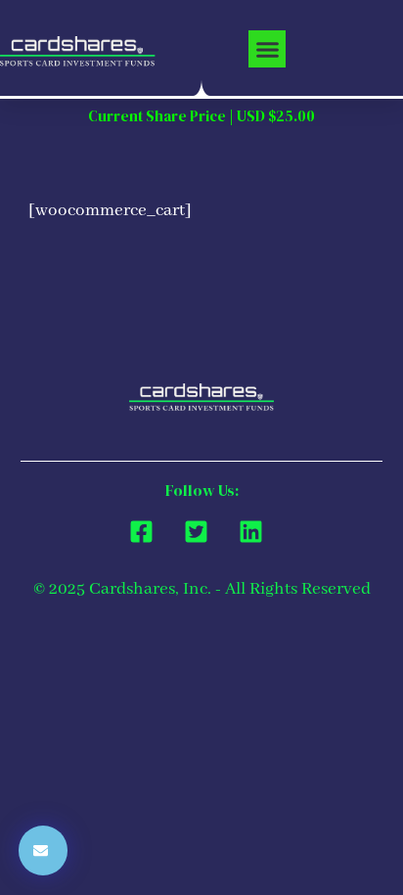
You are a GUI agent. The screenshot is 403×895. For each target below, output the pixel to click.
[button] (267, 48)
